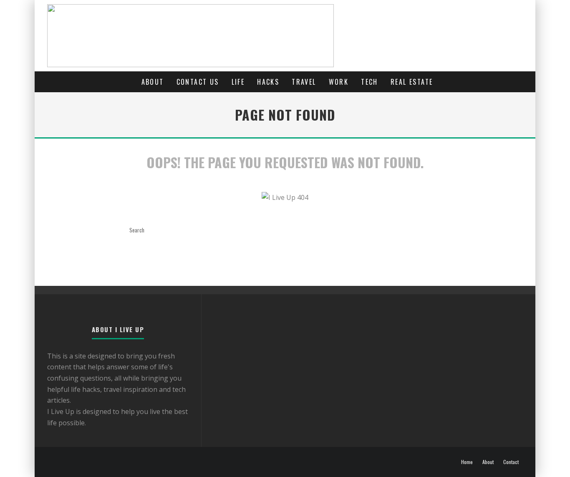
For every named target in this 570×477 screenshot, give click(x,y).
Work (339, 82)
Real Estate (412, 82)
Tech (369, 82)
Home (467, 461)
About (152, 82)
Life (238, 82)
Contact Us (198, 82)
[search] (189, 230)
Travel (304, 82)
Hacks (268, 82)
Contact (511, 461)
